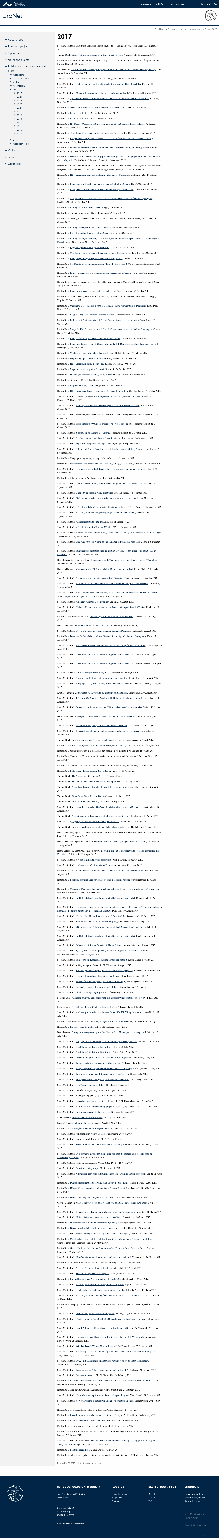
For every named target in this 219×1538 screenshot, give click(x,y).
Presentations (19, 85)
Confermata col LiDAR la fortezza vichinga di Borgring (101, 678)
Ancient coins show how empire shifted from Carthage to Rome (101, 816)
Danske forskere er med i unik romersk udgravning (93, 1222)
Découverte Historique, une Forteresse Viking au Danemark (103, 630)
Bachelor (152, 1493)
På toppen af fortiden (79, 113)
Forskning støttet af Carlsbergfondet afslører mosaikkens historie (100, 879)
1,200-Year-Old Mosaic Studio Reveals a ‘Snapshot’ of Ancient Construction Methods (109, 98)
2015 (19, 129)
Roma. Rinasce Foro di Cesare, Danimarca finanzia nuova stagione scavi (103, 272)
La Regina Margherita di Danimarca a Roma (90, 227)
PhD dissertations (20, 78)
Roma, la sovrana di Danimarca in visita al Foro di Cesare (96, 291)
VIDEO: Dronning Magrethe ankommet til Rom (92, 352)
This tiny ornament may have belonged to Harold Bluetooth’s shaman (107, 405)
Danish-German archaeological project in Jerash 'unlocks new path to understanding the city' (113, 69)
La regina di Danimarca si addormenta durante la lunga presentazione (101, 189)
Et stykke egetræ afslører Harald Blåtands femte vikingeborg (104, 1068)
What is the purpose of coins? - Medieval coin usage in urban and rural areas (111, 1202)
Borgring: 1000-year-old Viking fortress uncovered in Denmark (105, 683)
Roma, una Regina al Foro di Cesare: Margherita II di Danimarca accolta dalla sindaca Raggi (112, 343)
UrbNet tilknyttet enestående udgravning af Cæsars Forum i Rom (100, 1188)
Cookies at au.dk (198, 1514)
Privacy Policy (191, 1517)
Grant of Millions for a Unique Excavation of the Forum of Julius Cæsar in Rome (107, 1248)
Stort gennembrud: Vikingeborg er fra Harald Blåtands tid (102, 1079)
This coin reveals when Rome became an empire (94, 781)
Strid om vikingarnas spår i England (92, 1273)
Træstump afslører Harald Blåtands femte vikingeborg (101, 1073)
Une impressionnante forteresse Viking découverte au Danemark (105, 654)
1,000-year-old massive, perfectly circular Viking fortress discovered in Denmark (113, 950)
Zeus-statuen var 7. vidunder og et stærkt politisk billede (101, 692)
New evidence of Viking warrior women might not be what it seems (107, 483)
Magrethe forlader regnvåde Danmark (87, 369)
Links (11, 157)
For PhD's (159, 3)
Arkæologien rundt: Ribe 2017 (90, 521)
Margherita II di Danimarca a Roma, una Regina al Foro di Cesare (100, 252)
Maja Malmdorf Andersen (89, 1463)
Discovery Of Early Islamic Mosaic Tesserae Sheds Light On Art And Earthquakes (108, 636)
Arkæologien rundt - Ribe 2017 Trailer (93, 527)
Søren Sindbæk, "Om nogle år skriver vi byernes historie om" (104, 423)
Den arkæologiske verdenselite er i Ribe (94, 1101)
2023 (19, 100)
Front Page (160, 29)
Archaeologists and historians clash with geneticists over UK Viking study (110, 1336)
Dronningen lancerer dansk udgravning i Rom (91, 374)
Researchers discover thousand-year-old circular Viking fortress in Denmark (110, 645)
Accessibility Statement (195, 1525)
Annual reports (19, 139)
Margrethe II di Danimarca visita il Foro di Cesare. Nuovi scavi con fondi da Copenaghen (111, 198)
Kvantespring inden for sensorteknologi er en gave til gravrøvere (105, 1211)
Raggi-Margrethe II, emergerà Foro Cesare (90, 232)
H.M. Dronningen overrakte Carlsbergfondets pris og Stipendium (100, 174)
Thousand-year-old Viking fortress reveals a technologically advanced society (111, 730)
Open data (14, 53)
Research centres (192, 1501)
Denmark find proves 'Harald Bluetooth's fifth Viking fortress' (104, 1057)
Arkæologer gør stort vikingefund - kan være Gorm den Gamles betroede (109, 1295)
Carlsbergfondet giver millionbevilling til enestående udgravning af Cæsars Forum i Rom (111, 1238)
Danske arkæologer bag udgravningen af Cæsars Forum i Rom (98, 1182)
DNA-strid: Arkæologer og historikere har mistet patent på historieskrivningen (112, 1360)
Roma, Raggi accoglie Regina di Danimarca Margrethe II (96, 258)
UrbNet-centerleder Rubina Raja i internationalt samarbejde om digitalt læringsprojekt (109, 147)
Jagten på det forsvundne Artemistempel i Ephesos (96, 821)
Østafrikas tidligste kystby (88, 992)
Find (203, 4)
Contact (115, 1501)
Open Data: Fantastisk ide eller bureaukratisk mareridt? (95, 107)
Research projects (19, 46)
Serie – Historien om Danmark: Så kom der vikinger (100, 1144)
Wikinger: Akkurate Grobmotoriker (92, 601)
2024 (19, 96)
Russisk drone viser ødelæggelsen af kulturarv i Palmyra (96, 1415)
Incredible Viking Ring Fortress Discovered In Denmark (101, 725)
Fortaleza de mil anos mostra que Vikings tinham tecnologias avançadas (109, 707)
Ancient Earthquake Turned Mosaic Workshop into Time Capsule (100, 745)
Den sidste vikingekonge (87, 1168)
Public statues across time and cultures (87, 1420)
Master (151, 1497)
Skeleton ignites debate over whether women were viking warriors (106, 498)
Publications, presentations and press (185, 29)
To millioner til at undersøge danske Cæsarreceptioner (95, 132)
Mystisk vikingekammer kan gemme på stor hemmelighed (102, 1233)
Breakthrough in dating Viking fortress (94, 1046)
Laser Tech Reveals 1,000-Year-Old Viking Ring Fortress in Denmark (108, 807)
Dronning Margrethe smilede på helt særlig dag (97, 975)
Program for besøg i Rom (81, 385)
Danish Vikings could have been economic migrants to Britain (104, 1327)
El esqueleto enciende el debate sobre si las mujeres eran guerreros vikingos (111, 468)
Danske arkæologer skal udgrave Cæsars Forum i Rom (95, 1197)
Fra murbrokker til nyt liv (81, 1026)
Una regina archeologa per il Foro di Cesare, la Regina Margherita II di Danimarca (108, 305)
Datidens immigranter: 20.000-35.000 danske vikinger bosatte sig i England (110, 1318)
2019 (19, 115)
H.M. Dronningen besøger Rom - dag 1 (88, 363)
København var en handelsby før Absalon (93, 625)
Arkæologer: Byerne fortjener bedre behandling (112, 1021)
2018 (19, 118)
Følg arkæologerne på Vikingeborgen (93, 1111)
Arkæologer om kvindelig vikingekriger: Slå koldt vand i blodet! (105, 512)
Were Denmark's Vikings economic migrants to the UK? (102, 1369)
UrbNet (12, 15)
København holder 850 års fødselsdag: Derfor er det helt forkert (104, 569)
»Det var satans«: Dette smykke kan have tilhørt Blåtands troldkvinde (107, 927)
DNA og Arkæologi (85, 1375)
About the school (119, 1493)
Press (207, 29)
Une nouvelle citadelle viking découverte (94, 492)
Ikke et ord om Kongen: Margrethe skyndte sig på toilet (101, 959)
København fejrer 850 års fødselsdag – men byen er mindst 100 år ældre (124, 559)
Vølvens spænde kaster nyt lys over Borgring (96, 921)
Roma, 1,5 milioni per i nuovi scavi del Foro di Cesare (95, 338)
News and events (18, 59)
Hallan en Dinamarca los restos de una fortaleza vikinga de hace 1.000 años (110, 607)
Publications (18, 74)
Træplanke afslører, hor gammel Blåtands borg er (98, 1063)
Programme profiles (194, 1493)
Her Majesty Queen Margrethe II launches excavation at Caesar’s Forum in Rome (107, 123)
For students (145, 3)
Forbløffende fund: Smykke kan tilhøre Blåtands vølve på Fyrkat (105, 897)
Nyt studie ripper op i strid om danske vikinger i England (102, 1395)
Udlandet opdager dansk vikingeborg (93, 672)
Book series (17, 82)
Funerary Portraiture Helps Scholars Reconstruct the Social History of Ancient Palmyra (110, 1380)
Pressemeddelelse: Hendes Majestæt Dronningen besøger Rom (98, 463)
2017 (19, 122)
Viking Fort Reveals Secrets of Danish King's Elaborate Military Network (110, 449)
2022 (19, 103)
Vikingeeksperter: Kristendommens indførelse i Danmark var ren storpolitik (110, 1173)
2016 (19, 125)
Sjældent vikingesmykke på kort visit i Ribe (96, 986)
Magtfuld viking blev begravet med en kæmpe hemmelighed (103, 1257)
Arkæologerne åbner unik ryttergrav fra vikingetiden (100, 1284)
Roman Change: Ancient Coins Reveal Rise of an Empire (98, 739)
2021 (19, 107)
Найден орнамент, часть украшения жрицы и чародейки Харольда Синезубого (114, 396)
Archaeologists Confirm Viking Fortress (94, 865)
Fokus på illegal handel (80, 1449)
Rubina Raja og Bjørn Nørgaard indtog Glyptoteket (93, 1278)
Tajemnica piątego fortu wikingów (91, 443)
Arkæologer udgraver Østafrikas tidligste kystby (94, 1006)
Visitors (12, 150)
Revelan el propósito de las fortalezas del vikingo (98, 438)
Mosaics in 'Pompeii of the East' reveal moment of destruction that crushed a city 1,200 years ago (114, 888)
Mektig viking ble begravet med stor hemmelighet (99, 1217)
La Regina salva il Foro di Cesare (85, 207)
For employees (177, 3)
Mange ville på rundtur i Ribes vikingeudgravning (99, 92)
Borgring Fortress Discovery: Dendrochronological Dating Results (106, 1041)
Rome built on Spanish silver (85, 801)
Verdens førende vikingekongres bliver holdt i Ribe (99, 981)
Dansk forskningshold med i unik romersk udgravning (95, 1228)
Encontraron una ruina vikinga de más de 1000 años (99, 578)
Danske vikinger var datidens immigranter (95, 1313)
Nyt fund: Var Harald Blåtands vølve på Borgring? (99, 916)
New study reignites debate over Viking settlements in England (104, 1400)
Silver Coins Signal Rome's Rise (87, 796)
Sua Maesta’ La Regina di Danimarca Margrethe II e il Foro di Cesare (102, 263)
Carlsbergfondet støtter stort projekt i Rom (89, 1128)
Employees (117, 1497)
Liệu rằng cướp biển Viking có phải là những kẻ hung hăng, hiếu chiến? (108, 541)
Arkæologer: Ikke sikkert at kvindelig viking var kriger (101, 507)
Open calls (14, 163)
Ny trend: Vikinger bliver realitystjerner (94, 1268)
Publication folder (20, 143)
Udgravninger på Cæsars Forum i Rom (88, 358)
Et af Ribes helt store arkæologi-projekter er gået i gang (101, 1106)
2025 (19, 93)
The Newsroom (79, 776)
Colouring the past (82, 1122)
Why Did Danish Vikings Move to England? (96, 1346)
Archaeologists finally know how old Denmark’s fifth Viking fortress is (108, 1012)
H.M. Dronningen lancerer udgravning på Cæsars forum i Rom (99, 390)
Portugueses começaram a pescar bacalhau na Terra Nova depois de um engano (108, 1032)
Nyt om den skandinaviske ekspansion (93, 859)
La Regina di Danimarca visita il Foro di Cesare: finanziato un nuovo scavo (104, 320)
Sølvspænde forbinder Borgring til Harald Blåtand (99, 945)
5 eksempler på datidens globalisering (93, 432)
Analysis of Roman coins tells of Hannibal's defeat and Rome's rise (102, 786)
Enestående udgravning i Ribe (89, 1084)
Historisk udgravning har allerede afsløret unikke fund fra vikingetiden (108, 83)
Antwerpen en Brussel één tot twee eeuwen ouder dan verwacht (103, 716)
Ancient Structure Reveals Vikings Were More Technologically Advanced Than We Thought (118, 532)
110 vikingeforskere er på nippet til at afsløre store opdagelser (104, 970)
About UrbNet (16, 39)
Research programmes (195, 1497)
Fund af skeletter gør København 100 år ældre (125, 841)
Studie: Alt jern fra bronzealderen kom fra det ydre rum (97, 54)
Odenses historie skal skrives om (87, 1117)
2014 (19, 133)
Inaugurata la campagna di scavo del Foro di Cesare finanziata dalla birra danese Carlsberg (111, 138)
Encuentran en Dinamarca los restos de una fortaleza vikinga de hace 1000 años (112, 583)
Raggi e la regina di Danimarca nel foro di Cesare (92, 314)
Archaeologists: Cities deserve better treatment (111, 616)
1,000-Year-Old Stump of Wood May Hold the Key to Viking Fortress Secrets (111, 697)
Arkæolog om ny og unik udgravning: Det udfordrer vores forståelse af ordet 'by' (109, 997)
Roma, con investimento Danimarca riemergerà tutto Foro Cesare (100, 183)
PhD (150, 1501)
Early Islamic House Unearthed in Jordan (89, 770)
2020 (19, 111)
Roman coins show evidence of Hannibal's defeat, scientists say (101, 826)
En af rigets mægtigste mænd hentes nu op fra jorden (100, 1289)
